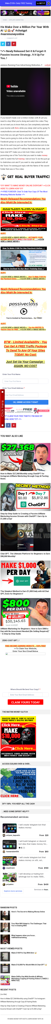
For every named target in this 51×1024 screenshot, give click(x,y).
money (44, 155)
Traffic (30, 346)
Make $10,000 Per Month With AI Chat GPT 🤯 (29, 965)
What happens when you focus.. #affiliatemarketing (23, 936)
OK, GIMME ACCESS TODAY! (25, 402)
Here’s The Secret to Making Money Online (28, 912)
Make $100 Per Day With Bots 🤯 (24, 953)
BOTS (14, 240)
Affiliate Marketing (16, 20)
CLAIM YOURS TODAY (25, 702)
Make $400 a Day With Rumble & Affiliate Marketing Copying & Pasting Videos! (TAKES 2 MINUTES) (29, 979)
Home (5, 20)
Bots (17, 128)
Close (48, 3)
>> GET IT (41, 3)
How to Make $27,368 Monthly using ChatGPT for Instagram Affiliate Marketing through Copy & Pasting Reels (24, 476)
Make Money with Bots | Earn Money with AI (26, 1019)
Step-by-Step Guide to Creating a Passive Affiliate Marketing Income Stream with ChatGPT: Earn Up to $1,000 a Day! (23, 516)
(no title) (3, 994)
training (21, 159)
